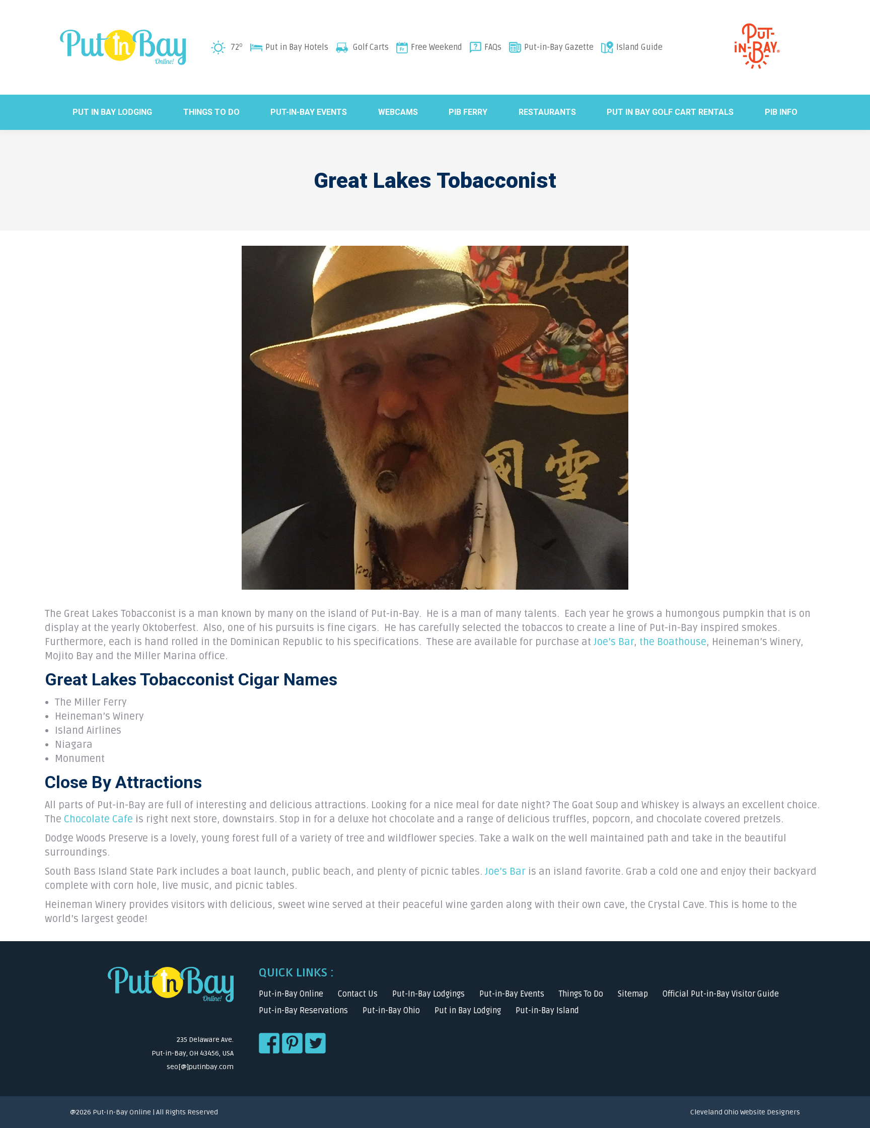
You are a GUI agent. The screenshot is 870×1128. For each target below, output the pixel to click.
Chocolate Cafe (98, 819)
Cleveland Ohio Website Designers (745, 1112)
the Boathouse (672, 642)
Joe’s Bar (614, 642)
